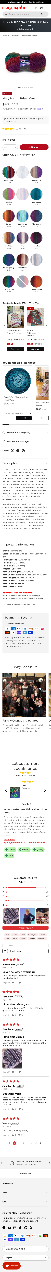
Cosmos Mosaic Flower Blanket (14, 331)
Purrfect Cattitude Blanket (31, 333)
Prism (15, 939)
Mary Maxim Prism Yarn (29, 35)
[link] (18, 381)
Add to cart (34, 147)
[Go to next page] (41, 1143)
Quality (23, 939)
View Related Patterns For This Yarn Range (23, 599)
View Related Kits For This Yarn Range (21, 596)
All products (14, 35)
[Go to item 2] (27, 916)
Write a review (25, 928)
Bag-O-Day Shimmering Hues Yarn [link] (16, 398)
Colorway (41, 939)
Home (4, 35)
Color (23, 935)
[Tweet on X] (12, 450)
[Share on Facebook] (18, 450)
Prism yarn (32, 935)
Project (42, 935)
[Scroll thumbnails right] (46, 916)
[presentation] (4, 325)
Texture (32, 939)
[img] (25, 772)
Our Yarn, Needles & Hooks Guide (18, 605)
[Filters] (5, 951)
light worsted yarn (30, 513)
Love (7, 939)
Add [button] (24, 418)
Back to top (25, 1173)
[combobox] (25, 14)
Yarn (7, 935)
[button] (42, 14)
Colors (15, 935)
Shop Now (41, 2)
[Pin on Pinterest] (23, 450)
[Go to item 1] (11, 916)
